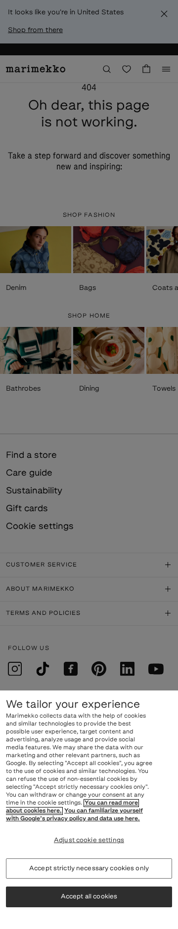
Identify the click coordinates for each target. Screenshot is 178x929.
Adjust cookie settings (89, 840)
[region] (89, 809)
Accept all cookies (89, 896)
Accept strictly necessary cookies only (89, 868)
